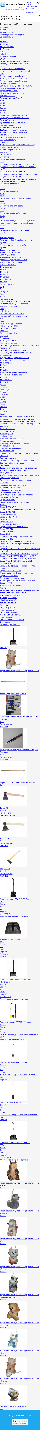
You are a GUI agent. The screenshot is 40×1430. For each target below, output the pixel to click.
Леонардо (4, 389)
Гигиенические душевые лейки (13, 245)
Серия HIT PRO (6, 583)
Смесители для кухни (9, 191)
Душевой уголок (7, 120)
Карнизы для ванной (9, 91)
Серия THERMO (6, 539)
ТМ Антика (4, 44)
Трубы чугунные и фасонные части (15, 470)
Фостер (3, 402)
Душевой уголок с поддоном (12, 122)
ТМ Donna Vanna (7, 46)
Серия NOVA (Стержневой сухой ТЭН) (16, 541)
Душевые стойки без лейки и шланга (16, 240)
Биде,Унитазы (6, 617)
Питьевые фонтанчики (10, 624)
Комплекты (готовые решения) (13, 316)
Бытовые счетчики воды (10, 487)
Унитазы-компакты (8, 264)
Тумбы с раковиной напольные (13, 130)
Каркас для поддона (8, 340)
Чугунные (4, 335)
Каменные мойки (7, 431)
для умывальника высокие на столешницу (18, 166)
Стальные (4, 331)
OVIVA (2, 59)
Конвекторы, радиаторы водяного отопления (19, 453)
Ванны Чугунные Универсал (12, 34)
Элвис (2, 404)
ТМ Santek (4, 277)
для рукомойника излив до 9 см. (14, 171)
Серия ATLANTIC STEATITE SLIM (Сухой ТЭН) (18, 558)
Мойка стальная (7, 451)
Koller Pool (4, 54)
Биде (2, 286)
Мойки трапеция (7, 441)
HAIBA (2, 169)
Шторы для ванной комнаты (12, 88)
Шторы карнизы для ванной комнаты (16, 86)
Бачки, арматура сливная (11, 323)
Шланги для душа (7, 255)
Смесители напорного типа (12, 578)
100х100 (3, 105)
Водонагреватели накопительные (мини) (17, 580)
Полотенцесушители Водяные (13, 350)
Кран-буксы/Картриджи (10, 252)
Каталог (28, 3)
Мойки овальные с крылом (11, 438)
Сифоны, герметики (8, 458)
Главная (28, 4)
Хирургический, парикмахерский (14, 357)
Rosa (2, 289)
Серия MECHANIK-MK (9, 524)
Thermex (3, 504)
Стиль (2, 399)
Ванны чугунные (7, 32)
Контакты (29, 14)
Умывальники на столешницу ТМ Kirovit (17, 416)
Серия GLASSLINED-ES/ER (10, 571)
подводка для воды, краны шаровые (15, 485)
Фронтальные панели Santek (12, 68)
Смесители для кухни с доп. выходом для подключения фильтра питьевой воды (17, 221)
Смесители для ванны (9, 184)
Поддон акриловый (8, 612)
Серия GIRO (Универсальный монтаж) (16, 536)
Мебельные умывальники (11, 375)
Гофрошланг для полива (10, 490)
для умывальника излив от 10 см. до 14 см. (18, 164)
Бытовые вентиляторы (9, 492)
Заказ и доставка (31, 6)
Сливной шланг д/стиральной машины (17, 460)
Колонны (4, 142)
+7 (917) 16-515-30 (11, 19)
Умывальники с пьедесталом (12, 360)
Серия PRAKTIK (6, 529)
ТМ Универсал (6, 267)
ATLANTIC (4, 546)
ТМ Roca (3, 282)
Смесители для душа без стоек (13, 213)
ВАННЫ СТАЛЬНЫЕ (8, 602)
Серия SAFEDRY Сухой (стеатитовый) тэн (17, 544)
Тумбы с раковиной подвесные (13, 132)
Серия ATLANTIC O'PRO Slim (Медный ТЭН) (18, 556)
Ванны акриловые (8, 56)
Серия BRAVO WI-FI (8, 514)
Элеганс (3, 406)
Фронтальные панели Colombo (13, 81)
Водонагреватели (7, 499)
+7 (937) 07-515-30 (11, 16)
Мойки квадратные (8, 436)
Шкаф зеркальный (8, 600)
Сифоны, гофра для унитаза (12, 463)
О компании (30, 8)
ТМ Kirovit (4, 272)
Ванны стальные (7, 37)
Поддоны (4, 605)
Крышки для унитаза (9, 326)
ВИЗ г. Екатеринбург (8, 333)
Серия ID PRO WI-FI (8, 507)
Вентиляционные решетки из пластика (17, 495)
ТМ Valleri (4, 409)
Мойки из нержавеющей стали (13, 448)
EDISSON (3, 568)
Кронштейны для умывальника (13, 372)
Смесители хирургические (11, 206)
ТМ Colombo (5, 279)
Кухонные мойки (7, 428)
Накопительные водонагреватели (14, 502)
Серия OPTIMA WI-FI (8, 517)
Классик (3, 387)
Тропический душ (7, 250)
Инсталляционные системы (12, 313)
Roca (2, 51)
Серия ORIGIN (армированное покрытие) (17, 566)
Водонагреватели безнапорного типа (16, 573)
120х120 (3, 113)
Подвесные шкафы (8, 139)
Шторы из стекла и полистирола (14, 93)
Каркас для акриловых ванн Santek (15, 71)
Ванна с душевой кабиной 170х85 (14, 117)
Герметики (4, 465)
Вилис (2, 414)
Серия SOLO (5, 534)
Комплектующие (7, 125)
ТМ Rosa (3, 269)
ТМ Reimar (4, 49)
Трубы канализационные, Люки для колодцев (19, 468)
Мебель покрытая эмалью (11, 149)
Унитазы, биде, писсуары (11, 262)
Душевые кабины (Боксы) (11, 98)
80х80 (2, 100)
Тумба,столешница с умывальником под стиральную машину (17, 145)
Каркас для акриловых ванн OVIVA (15, 64)
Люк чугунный (6, 473)
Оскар (2, 397)
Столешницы (5, 154)
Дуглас (3, 384)
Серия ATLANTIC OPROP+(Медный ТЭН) (16, 561)
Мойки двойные (7, 446)
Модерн (3, 392)
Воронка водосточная (9, 477)
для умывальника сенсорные (12, 181)
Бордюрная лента (7, 95)
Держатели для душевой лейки (13, 259)
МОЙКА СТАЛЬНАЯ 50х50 (10, 615)
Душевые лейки (7, 242)
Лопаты (3, 588)
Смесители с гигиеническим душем (15, 198)
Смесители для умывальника (12, 159)
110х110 (3, 110)
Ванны (3, 29)
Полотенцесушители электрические (15, 353)
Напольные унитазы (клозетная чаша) (16, 301)
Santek (3, 66)
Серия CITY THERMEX (9, 575)
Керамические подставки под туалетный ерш (19, 590)
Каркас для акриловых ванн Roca (14, 78)
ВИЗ (1, 39)
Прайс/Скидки (30, 12)
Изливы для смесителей (10, 257)
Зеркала (3, 152)
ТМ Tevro (4, 42)
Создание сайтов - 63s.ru (20, 1416)
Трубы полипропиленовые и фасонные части (19, 475)
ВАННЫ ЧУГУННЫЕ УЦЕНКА (12, 619)
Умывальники (6, 355)
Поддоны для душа (8, 328)
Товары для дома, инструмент (13, 593)
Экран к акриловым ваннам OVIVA (14, 61)
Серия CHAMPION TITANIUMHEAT (14, 526)
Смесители (4, 157)
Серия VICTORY (6, 522)
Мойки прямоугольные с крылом (14, 443)
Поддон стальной (7, 610)
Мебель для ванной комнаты (12, 127)
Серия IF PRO (5, 519)
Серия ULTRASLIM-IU (8, 531)
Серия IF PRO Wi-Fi (8, 512)
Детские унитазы (7, 284)
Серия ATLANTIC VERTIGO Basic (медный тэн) (19, 553)
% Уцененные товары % (10, 595)
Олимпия (4, 394)
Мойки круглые (6, 433)
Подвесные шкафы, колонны (12, 137)
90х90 (2, 103)
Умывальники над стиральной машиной (17, 419)
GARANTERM (5, 563)
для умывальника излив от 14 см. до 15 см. (18, 176)
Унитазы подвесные (8, 306)
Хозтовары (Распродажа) (11, 585)
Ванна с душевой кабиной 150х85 (14, 115)
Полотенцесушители (9, 343)
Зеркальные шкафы (8, 135)
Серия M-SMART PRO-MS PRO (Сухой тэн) (17, 509)
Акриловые (5, 338)
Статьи (28, 10)
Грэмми (3, 411)
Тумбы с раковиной (8, 597)
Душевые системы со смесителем (14, 230)
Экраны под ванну (8, 83)
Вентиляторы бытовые (10, 497)
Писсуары (4, 291)
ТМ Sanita (4, 274)
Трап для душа (6, 622)
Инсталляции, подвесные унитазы (14, 304)
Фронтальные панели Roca (11, 76)
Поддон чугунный (7, 607)
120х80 (3, 108)
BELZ (2, 162)
